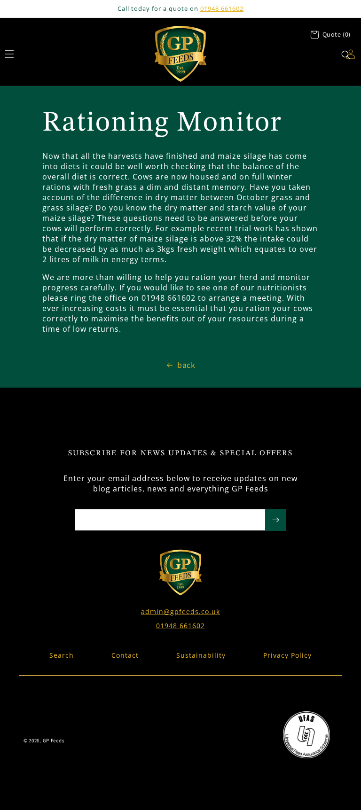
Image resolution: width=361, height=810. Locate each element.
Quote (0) (336, 34)
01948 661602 (221, 8)
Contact (125, 655)
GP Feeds (54, 740)
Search (61, 655)
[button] (346, 55)
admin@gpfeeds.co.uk (180, 611)
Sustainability (201, 655)
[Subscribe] (275, 520)
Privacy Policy (287, 655)
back (186, 364)
